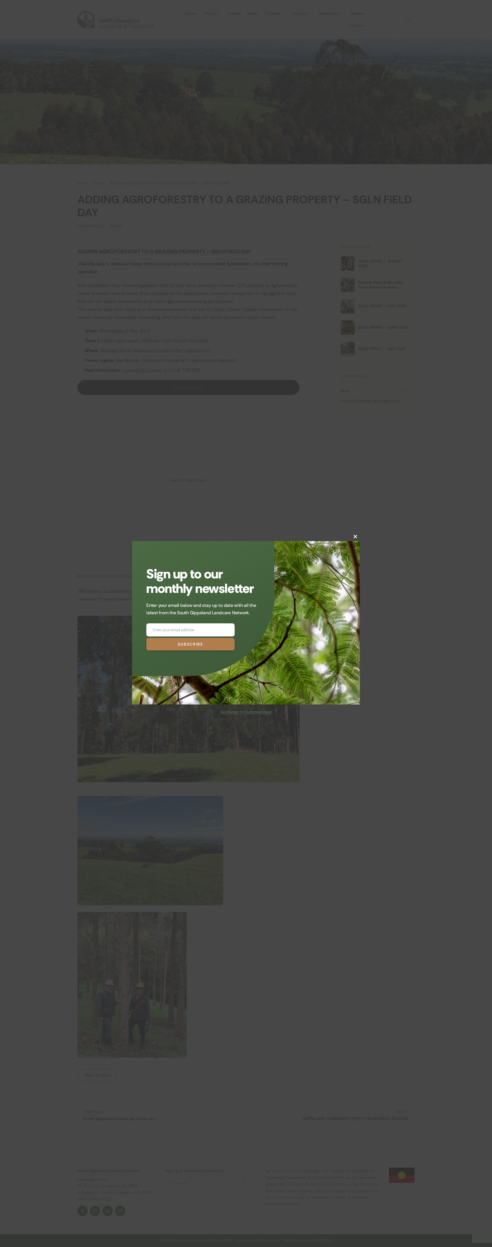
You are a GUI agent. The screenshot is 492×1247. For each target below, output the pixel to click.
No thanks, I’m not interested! (245, 711)
